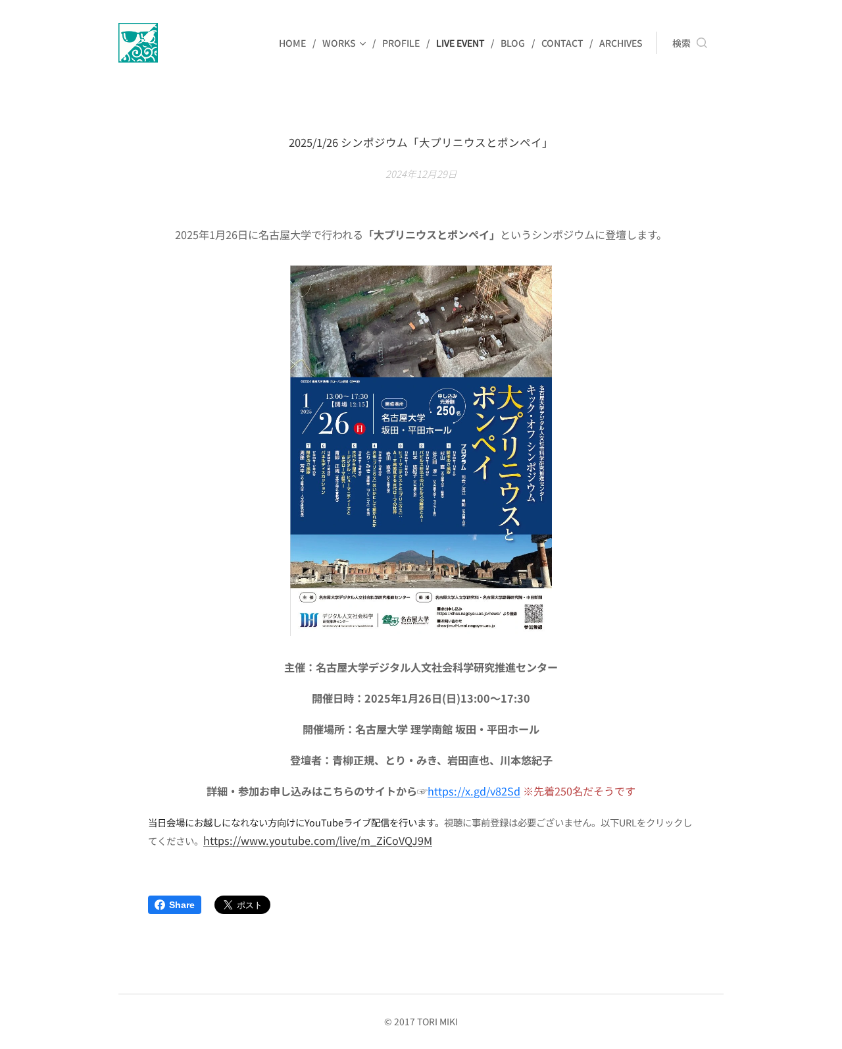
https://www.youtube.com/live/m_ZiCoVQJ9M (317, 840)
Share (182, 905)
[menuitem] (296, 42)
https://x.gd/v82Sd (474, 791)
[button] (690, 42)
